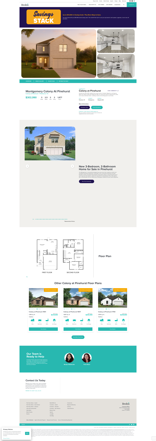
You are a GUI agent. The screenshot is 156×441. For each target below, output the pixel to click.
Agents (51, 412)
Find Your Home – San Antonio (33, 404)
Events (28, 414)
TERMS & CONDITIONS (117, 427)
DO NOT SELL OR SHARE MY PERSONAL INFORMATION (103, 427)
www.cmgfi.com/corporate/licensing (106, 429)
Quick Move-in (51, 290)
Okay (27, 433)
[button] (123, 4)
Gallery (39, 308)
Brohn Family (29, 412)
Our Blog (52, 415)
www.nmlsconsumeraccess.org (119, 429)
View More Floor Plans (78, 337)
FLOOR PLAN (51, 81)
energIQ (51, 414)
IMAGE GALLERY (39, 81)
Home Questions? (97, 107)
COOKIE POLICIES (132, 427)
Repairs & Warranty (71, 404)
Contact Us (69, 403)
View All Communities (31, 408)
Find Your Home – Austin (32, 403)
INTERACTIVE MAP (63, 81)
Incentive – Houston (54, 406)
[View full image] (50, 172)
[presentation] (27, 166)
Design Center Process (52, 420)
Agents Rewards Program (40, 420)
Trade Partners (70, 408)
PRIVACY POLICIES (125, 427)
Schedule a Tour (84, 107)
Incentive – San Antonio (55, 408)
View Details (43, 329)
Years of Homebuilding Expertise (65, 420)
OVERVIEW (28, 81)
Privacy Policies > (6, 438)
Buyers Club (52, 410)
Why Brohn (29, 410)
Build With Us (53, 403)
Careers (69, 406)
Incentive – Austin (54, 404)
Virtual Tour (33, 308)
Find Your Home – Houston (32, 406)
